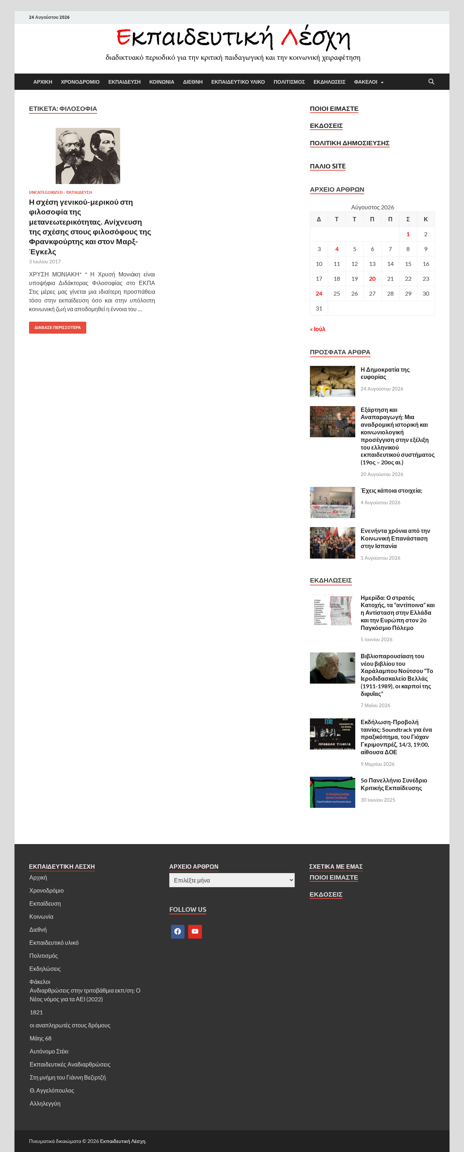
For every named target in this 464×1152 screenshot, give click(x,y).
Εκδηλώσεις (45, 968)
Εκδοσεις (326, 125)
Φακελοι (365, 82)
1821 (36, 1012)
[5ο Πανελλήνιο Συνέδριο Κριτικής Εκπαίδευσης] (332, 780)
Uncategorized (46, 192)
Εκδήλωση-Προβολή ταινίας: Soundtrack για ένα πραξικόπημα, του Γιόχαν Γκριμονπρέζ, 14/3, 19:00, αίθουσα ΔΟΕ (396, 736)
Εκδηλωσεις (329, 82)
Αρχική (38, 877)
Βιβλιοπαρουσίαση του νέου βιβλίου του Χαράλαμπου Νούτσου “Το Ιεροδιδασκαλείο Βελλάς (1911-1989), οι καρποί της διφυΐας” (397, 674)
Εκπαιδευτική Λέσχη (122, 1141)
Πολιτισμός (43, 955)
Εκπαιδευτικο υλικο (238, 82)
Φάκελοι (39, 981)
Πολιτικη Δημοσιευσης (350, 143)
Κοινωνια (161, 82)
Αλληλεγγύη (45, 1103)
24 (319, 293)
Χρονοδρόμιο (46, 890)
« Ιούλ (318, 328)
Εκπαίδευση (45, 903)
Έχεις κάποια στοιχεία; (391, 490)
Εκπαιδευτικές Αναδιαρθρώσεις (70, 1064)
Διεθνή (38, 929)
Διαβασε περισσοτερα (55, 326)
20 (372, 278)
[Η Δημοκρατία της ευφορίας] (332, 370)
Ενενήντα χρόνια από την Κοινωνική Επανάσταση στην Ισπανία (395, 538)
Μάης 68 (40, 1038)
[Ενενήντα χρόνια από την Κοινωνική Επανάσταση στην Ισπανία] (332, 531)
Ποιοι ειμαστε (334, 108)
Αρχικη (42, 82)
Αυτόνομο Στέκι (49, 1051)
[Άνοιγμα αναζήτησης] (431, 82)
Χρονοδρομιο (80, 82)
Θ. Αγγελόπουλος (52, 1090)
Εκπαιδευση (124, 82)
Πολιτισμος (289, 82)
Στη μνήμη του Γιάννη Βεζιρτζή (68, 1077)
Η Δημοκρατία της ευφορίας (385, 373)
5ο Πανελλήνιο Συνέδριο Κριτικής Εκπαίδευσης (394, 784)
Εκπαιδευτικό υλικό (54, 942)
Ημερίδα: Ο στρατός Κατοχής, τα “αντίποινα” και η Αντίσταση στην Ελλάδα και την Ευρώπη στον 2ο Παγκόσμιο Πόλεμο (398, 612)
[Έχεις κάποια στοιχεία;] (332, 491)
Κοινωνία (41, 916)
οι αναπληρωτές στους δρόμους (70, 1025)
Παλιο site (328, 166)
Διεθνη (193, 82)
